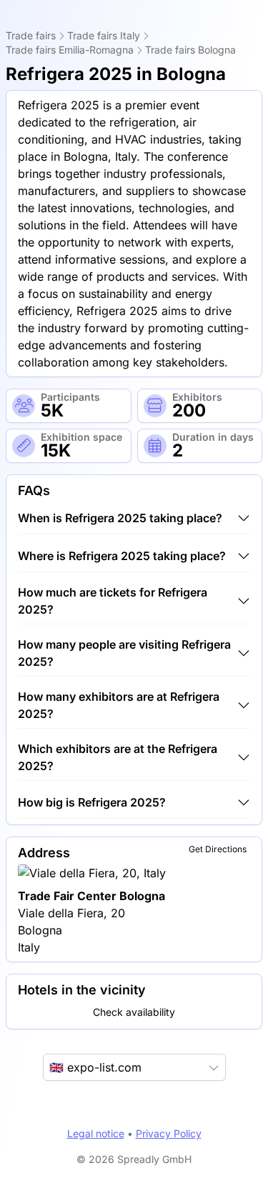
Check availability (134, 1012)
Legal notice (95, 1133)
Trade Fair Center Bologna (91, 896)
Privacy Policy (169, 1133)
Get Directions (218, 849)
